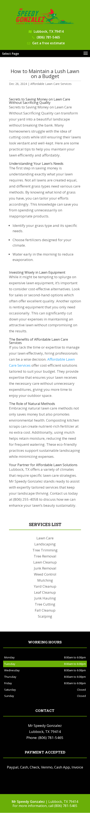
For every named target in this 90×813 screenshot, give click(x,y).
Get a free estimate (48, 43)
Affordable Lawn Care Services (51, 84)
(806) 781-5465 (48, 37)
